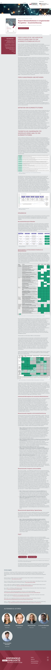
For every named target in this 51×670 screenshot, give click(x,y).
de (25, 2)
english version (45, 34)
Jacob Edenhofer (24, 25)
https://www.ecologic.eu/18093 (30, 582)
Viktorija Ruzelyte (28, 25)
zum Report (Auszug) (22, 556)
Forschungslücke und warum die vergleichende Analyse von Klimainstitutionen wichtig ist (10, 41)
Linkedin (48, 657)
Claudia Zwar (19, 25)
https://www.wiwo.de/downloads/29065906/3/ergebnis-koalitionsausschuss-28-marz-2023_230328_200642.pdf (22, 592)
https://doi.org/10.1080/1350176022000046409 (25, 585)
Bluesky (48, 660)
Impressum (33, 659)
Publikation (19, 18)
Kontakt (32, 657)
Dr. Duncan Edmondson (44, 625)
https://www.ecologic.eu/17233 (17, 578)
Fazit (14, 52)
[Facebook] (40, 15)
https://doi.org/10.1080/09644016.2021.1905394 (21, 595)
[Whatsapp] (47, 15)
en (23, 2)
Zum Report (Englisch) (32, 556)
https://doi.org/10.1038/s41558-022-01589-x (14, 589)
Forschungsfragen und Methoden (10, 44)
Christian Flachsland (38, 25)
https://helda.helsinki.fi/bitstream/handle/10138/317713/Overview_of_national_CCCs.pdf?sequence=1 (25, 602)
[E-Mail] (49, 15)
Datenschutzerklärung (34, 661)
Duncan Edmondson (33, 25)
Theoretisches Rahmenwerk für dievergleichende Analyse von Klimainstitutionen (10, 48)
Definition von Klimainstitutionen (10, 45)
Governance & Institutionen (25, 18)
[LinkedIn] (42, 15)
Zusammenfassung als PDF (23, 28)
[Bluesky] (44, 15)
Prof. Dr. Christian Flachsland (7, 644)
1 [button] (30, 387)
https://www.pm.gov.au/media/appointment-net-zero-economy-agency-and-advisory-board (18, 599)
